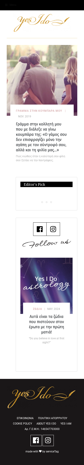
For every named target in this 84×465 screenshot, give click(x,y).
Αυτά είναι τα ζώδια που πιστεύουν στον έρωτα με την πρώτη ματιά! (46, 324)
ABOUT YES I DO (46, 423)
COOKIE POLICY (22, 423)
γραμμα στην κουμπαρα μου (39, 110)
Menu (13, 5)
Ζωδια (37, 309)
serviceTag (52, 451)
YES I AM (65, 423)
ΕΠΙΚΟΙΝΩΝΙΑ (25, 418)
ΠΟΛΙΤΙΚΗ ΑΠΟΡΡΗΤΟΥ (52, 418)
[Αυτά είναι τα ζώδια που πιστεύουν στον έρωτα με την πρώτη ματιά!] (46, 286)
